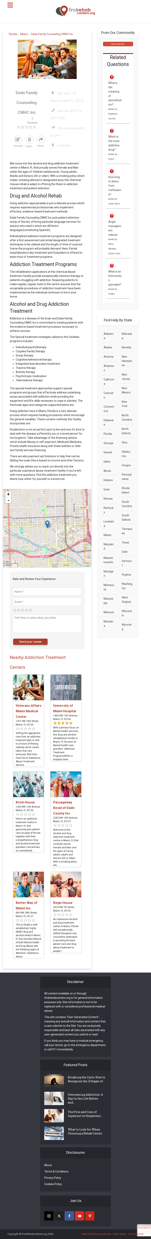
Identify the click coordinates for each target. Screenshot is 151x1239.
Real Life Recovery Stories (96, 1234)
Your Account (136, 1234)
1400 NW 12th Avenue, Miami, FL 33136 (65, 717)
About (48, 1165)
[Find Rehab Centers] (75, 11)
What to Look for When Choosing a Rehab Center (85, 1131)
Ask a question (118, 44)
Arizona (108, 356)
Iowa (107, 489)
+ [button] (8, 494)
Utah (125, 551)
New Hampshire (127, 361)
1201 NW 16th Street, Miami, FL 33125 (27, 723)
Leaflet (87, 566)
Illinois (107, 470)
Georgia (108, 443)
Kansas (108, 498)
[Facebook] (69, 1215)
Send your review (30, 641)
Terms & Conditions (56, 1171)
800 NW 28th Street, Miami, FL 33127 (26, 914)
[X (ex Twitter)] (59, 1215)
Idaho (107, 461)
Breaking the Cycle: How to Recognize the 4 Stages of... (86, 1079)
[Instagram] (48, 1215)
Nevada (126, 347)
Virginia (126, 574)
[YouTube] (79, 1215)
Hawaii (108, 452)
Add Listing (119, 1234)
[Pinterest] (89, 1215)
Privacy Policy (52, 1177)
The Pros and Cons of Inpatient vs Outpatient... (85, 1114)
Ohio (124, 442)
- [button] (8, 500)
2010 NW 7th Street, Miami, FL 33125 (64, 909)
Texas (125, 542)
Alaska (108, 347)
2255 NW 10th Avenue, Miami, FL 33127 (65, 819)
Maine (107, 535)
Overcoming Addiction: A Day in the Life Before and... (85, 1098)
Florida (108, 433)
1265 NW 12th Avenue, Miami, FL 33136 (28, 808)
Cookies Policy (53, 1184)
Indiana (108, 480)
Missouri (109, 612)
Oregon (126, 465)
